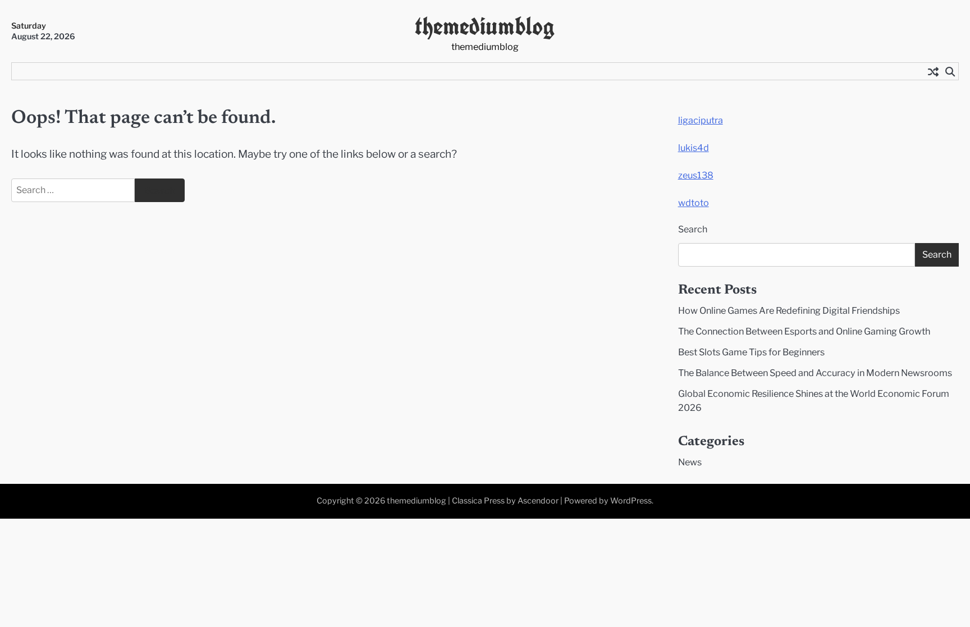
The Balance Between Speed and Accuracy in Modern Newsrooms (815, 372)
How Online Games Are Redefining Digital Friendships (789, 310)
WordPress (631, 501)
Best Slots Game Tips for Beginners (751, 352)
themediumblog (485, 26)
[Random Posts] (933, 71)
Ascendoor (538, 501)
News (690, 462)
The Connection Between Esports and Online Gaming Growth (804, 331)
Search (692, 229)
